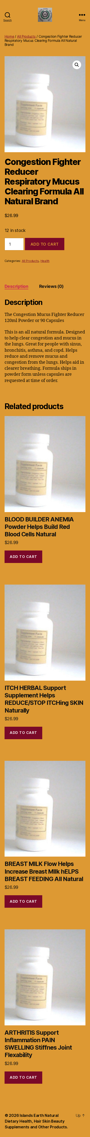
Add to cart (44, 244)
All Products (26, 36)
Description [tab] (16, 286)
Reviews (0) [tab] (51, 286)
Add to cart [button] (23, 556)
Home (9, 36)
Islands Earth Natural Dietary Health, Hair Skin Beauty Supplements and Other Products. (36, 1121)
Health (45, 261)
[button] (76, 64)
